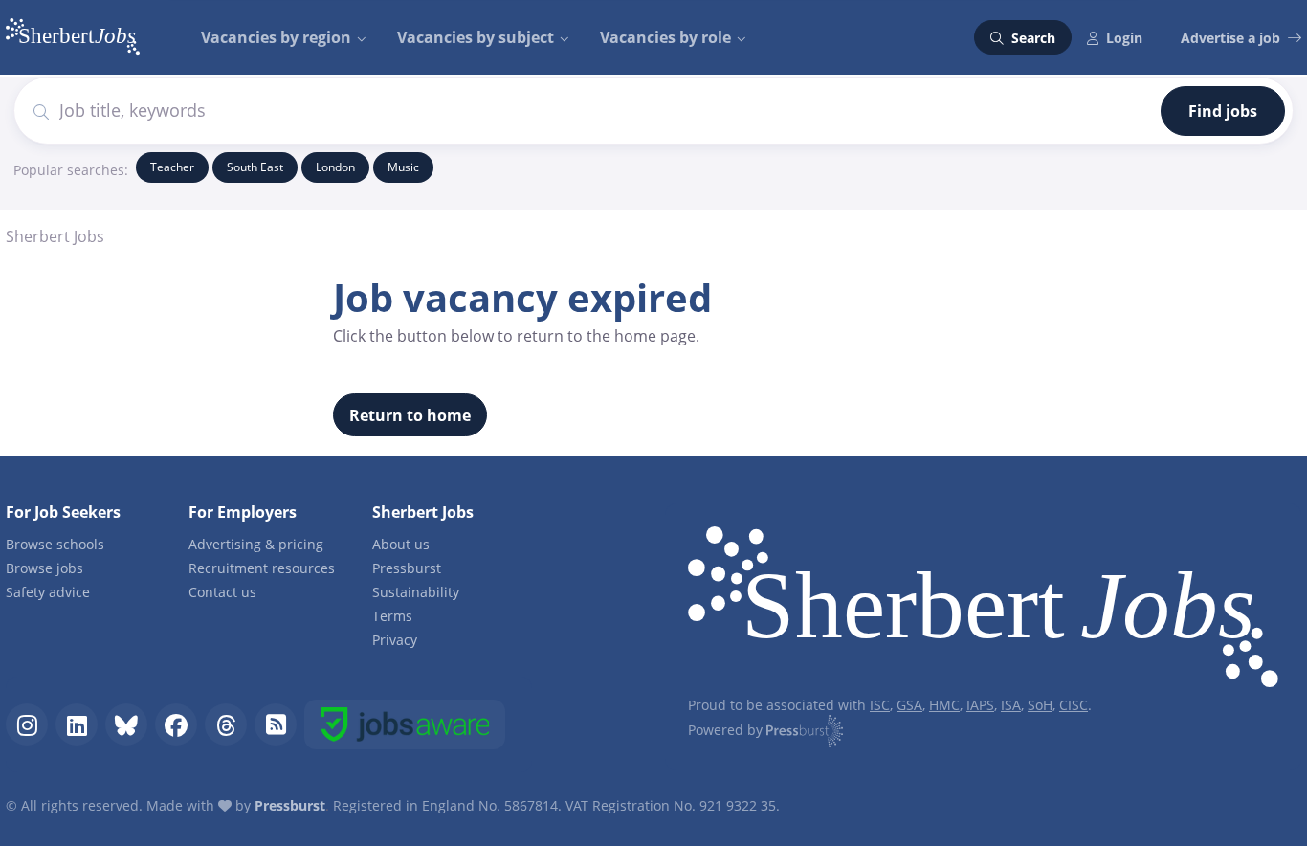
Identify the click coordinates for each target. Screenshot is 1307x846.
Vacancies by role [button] (665, 37)
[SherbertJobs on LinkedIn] (76, 724)
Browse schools (55, 544)
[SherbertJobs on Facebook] (176, 724)
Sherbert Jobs (55, 236)
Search (1031, 38)
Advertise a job (1230, 38)
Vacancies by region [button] (276, 37)
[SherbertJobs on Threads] (226, 724)
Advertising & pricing (255, 544)
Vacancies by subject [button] (475, 37)
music (403, 167)
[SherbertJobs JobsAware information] (404, 724)
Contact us (222, 592)
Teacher (172, 167)
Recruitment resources (261, 568)
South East (255, 167)
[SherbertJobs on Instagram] (27, 724)
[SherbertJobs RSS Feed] (276, 724)
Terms (392, 616)
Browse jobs (44, 568)
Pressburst (406, 568)
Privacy (394, 640)
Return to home (410, 415)
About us (401, 544)
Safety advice (48, 592)
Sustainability (415, 592)
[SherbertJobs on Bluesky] (126, 724)
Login (1124, 38)
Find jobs (1222, 111)
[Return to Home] (983, 611)
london (335, 167)
